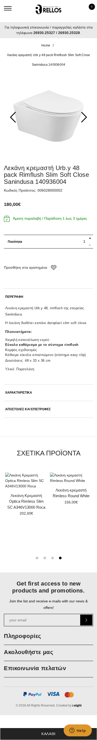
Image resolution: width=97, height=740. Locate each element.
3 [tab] (52, 558)
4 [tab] (60, 558)
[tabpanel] (71, 490)
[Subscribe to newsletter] (86, 620)
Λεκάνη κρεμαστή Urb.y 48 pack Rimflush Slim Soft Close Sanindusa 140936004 (48, 59)
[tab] (48, 297)
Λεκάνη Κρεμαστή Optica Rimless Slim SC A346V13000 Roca (26, 501)
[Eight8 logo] (76, 706)
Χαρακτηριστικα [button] (18, 392)
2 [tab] (44, 558)
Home (45, 45)
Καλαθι (48, 734)
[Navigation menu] (8, 8)
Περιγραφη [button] (14, 297)
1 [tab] (37, 558)
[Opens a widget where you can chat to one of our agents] (77, 730)
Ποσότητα (15, 242)
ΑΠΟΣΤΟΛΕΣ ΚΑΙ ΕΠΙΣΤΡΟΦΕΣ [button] (28, 409)
